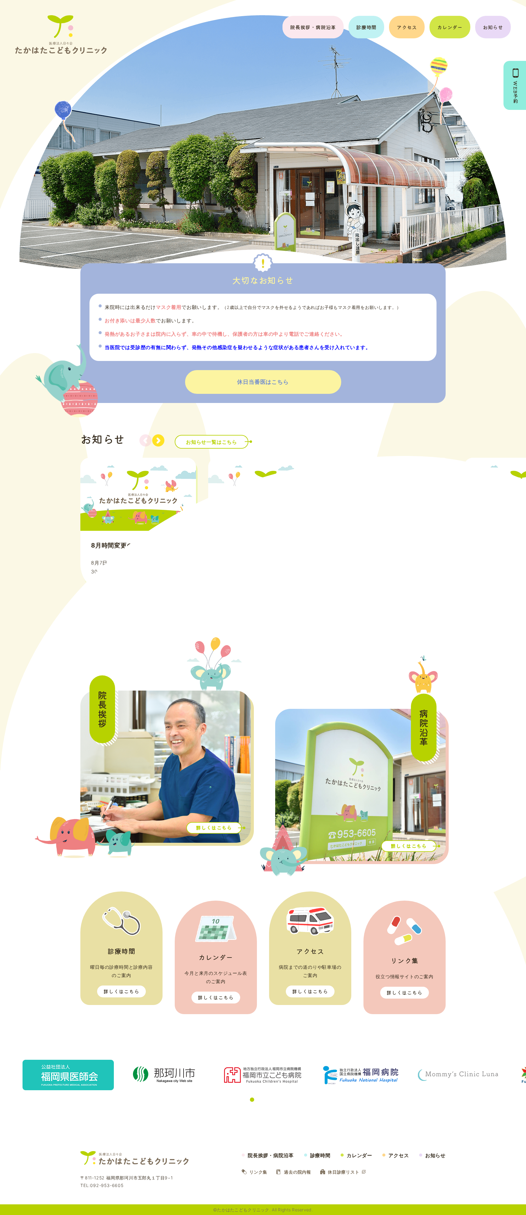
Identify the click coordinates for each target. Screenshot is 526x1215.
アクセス (407, 27)
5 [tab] (267, 1100)
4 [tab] (259, 1100)
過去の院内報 (297, 1172)
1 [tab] (237, 1100)
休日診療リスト (343, 1172)
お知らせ (493, 27)
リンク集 (258, 1172)
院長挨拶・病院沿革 (313, 27)
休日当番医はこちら (263, 382)
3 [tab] (252, 1100)
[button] (158, 440)
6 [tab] (274, 1100)
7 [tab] (281, 1100)
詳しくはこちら (121, 991)
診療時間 (366, 27)
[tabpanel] (263, 1075)
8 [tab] (288, 1100)
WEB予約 (515, 92)
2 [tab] (245, 1100)
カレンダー (450, 27)
